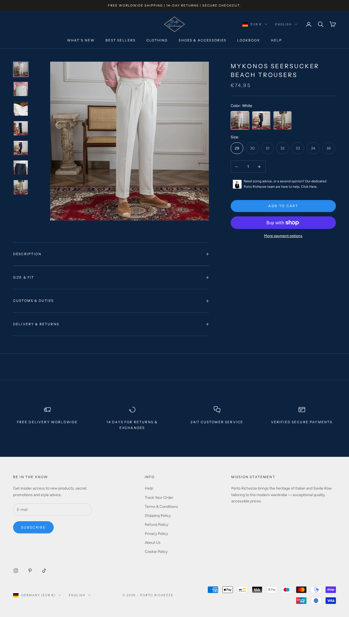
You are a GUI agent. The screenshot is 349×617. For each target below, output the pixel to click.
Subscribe (33, 527)
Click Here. (309, 187)
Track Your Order (159, 497)
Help (276, 40)
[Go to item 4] (20, 128)
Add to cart (283, 206)
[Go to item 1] (20, 69)
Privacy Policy (156, 533)
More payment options (283, 236)
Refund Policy (156, 524)
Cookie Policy (156, 551)
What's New (81, 40)
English (283, 24)
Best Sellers (121, 40)
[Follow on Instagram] (16, 570)
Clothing (157, 40)
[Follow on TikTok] (44, 570)
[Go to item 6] (20, 167)
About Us (153, 542)
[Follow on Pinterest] (30, 570)
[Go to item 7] (20, 187)
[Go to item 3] (20, 108)
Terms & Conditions (161, 506)
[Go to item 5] (20, 148)
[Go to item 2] (20, 89)
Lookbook (248, 40)
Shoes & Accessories (202, 40)
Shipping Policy (158, 515)
